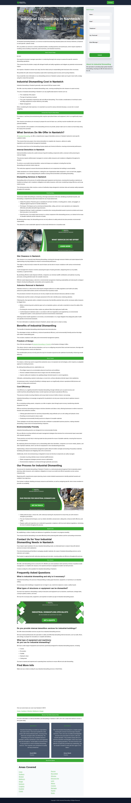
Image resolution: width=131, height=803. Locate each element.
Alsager (41, 711)
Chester (21, 791)
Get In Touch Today (50, 52)
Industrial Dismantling (24, 136)
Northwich (21, 784)
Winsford (29, 711)
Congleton (21, 786)
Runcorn (53, 771)
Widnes (53, 783)
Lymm (52, 781)
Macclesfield (54, 773)
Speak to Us (50, 528)
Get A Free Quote (50, 760)
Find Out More (50, 193)
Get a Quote (49, 28)
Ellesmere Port (55, 778)
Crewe (19, 711)
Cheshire (53, 786)
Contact (110, 2)
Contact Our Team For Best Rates (50, 112)
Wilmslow (53, 776)
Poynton (53, 790)
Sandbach (24, 711)
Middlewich (36, 711)
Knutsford (21, 789)
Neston (53, 793)
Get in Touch (50, 358)
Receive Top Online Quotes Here (50, 714)
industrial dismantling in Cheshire (42, 344)
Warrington (54, 788)
